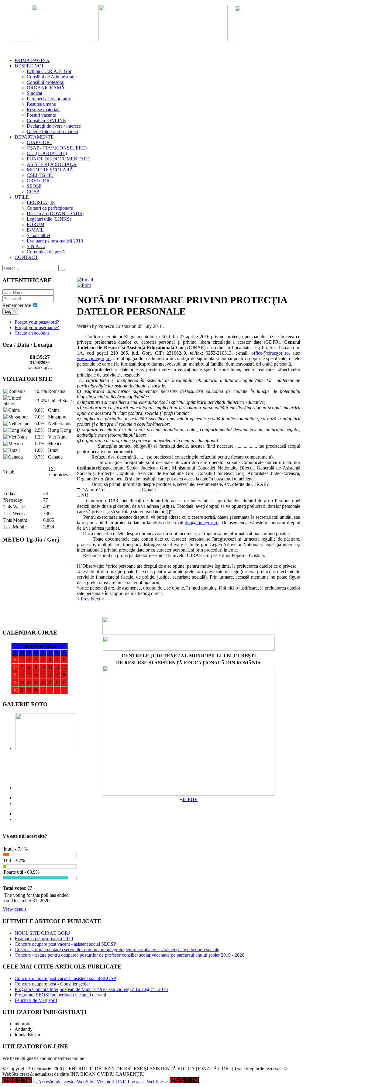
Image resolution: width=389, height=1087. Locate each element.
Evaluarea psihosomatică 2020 (44, 938)
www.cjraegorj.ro (94, 358)
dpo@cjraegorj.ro (202, 522)
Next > (97, 598)
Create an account (32, 332)
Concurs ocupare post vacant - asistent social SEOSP (65, 944)
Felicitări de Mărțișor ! (36, 1000)
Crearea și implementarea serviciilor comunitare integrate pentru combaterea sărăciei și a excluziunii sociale (117, 949)
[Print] (84, 285)
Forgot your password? (37, 322)
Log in (10, 311)
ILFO (188, 799)
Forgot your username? (37, 327)
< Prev (83, 598)
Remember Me (16, 305)
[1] (167, 511)
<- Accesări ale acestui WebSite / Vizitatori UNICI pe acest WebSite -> (100, 1081)
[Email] (85, 279)
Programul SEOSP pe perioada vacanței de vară (60, 994)
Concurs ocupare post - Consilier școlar (52, 983)
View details (14, 909)
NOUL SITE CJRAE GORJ (42, 933)
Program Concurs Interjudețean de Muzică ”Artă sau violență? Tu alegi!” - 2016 (91, 989)
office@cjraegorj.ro (270, 353)
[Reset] (62, 269)
